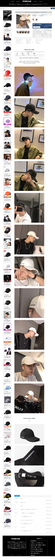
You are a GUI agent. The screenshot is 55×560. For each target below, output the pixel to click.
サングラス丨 (13, 1)
